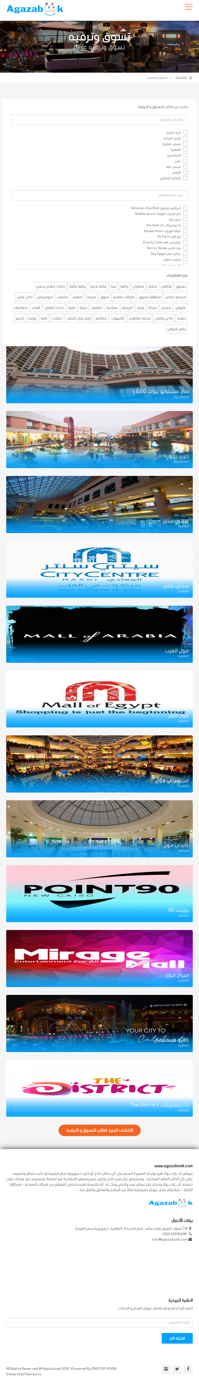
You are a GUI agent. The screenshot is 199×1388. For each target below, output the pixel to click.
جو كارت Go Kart (169, 236)
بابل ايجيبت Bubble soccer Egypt (158, 213)
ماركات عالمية (123, 297)
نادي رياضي (164, 318)
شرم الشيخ (173, 132)
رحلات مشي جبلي (50, 286)
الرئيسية (181, 77)
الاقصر (177, 172)
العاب (36, 308)
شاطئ (166, 286)
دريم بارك (175, 219)
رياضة (124, 286)
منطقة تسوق (150, 297)
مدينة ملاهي (140, 318)
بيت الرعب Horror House (164, 248)
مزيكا (152, 308)
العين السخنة (172, 138)
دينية (83, 308)
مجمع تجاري (175, 297)
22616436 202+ (175, 1234)
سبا (113, 286)
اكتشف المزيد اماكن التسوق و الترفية (99, 1130)
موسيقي (45, 297)
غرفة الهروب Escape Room (162, 231)
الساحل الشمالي (170, 178)
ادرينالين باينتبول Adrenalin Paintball (156, 208)
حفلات (57, 318)
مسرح (166, 308)
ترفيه (181, 318)
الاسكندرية (174, 155)
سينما (91, 297)
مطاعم (101, 318)
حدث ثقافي (54, 308)
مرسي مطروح (171, 144)
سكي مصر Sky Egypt (166, 253)
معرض (77, 297)
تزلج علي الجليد (79, 318)
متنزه (152, 286)
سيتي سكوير (172, 259)
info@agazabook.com (170, 1239)
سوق (104, 297)
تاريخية (127, 308)
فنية (71, 308)
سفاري (138, 286)
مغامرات (20, 308)
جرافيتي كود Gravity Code (162, 242)
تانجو (20, 318)
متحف (62, 297)
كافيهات (118, 318)
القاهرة (176, 149)
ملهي (180, 308)
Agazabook (34, 10)
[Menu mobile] (189, 8)
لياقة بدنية (98, 286)
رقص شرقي (176, 329)
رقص (140, 308)
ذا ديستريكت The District (163, 225)
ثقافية (97, 308)
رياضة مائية (77, 286)
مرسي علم (173, 166)
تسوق (181, 286)
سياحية (112, 308)
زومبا (32, 318)
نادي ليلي (25, 297)
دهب (177, 161)
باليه (44, 318)
